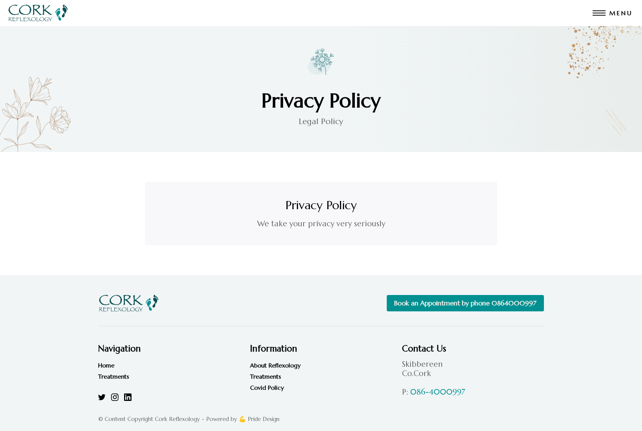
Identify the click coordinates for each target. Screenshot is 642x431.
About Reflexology (275, 365)
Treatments (113, 376)
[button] (614, 13)
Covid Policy (267, 387)
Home (106, 365)
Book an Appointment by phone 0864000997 (465, 303)
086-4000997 (437, 392)
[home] (38, 13)
